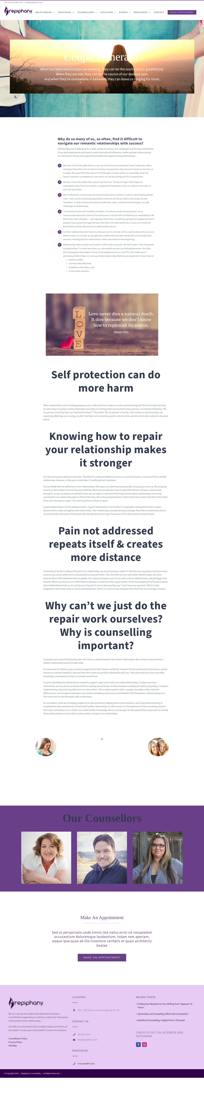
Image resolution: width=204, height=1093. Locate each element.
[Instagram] (144, 1044)
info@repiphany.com (34, 2)
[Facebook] (138, 1044)
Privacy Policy (15, 1042)
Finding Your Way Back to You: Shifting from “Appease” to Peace (165, 1005)
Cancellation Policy (17, 1038)
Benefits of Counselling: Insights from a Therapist (161, 1020)
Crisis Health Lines (86, 1063)
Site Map (12, 1045)
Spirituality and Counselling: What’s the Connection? (163, 1014)
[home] (26, 997)
